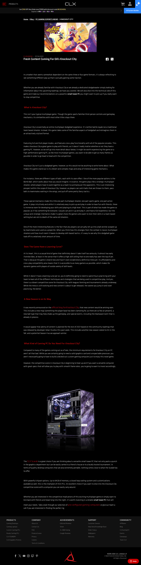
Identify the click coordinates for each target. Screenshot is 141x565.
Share (62, 527)
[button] (9, 4)
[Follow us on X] (20, 556)
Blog (121, 527)
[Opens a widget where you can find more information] (133, 561)
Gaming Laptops (12, 527)
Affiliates (123, 523)
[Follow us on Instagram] (29, 556)
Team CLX (123, 540)
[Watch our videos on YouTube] (25, 556)
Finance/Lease (36, 533)
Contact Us (35, 527)
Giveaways (123, 537)
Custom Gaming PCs (13, 530)
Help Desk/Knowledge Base (97, 527)
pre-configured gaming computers (84, 505)
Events (122, 533)
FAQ (33, 530)
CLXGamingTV (124, 530)
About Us (35, 523)
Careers (34, 540)
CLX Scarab (32, 461)
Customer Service (94, 523)
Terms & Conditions (38, 543)
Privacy (34, 537)
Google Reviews (65, 533)
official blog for (59, 307)
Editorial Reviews (65, 523)
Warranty (91, 537)
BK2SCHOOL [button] (89, 9)
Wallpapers (91, 533)
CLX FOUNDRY (11, 537)
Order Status (92, 530)
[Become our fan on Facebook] (16, 556)
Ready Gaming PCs (13, 533)
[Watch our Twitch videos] (33, 556)
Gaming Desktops (12, 523)
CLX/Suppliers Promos (14, 540)
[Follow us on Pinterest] (38, 556)
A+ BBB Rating (65, 530)
